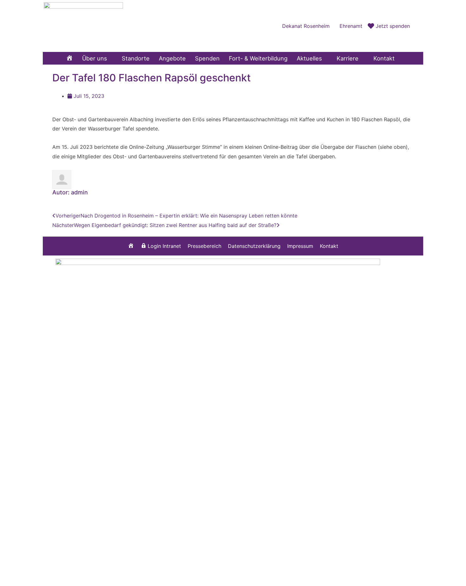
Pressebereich (204, 246)
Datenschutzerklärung (254, 246)
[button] (416, 26)
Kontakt (329, 246)
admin (79, 192)
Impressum (300, 246)
